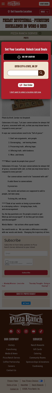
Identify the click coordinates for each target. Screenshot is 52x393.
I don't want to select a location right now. (25, 92)
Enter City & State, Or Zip (26, 66)
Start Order (28, 85)
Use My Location (28, 57)
